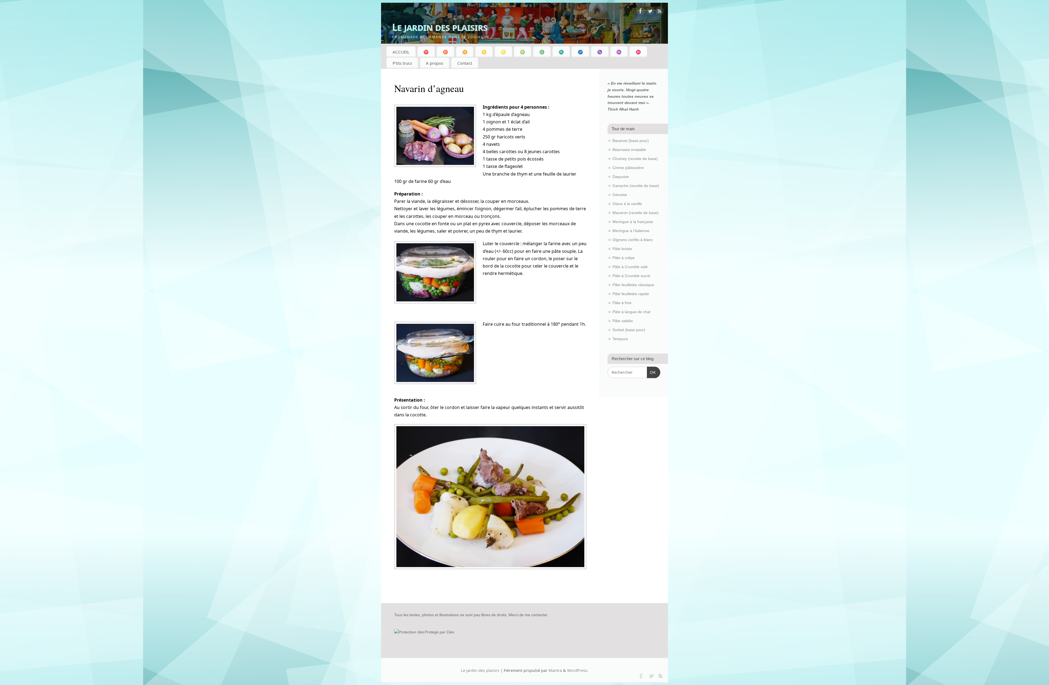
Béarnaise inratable (629, 149)
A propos (434, 63)
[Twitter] (650, 12)
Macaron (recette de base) (635, 212)
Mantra (555, 670)
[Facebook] (641, 12)
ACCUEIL (401, 52)
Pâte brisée (622, 249)
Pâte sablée (622, 321)
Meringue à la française (632, 222)
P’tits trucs (402, 63)
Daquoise (620, 176)
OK (651, 372)
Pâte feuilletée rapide (630, 294)
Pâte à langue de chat (631, 312)
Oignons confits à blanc (632, 240)
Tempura (620, 339)
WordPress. (577, 670)
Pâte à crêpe (623, 258)
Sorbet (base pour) (628, 330)
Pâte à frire (622, 303)
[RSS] (660, 12)
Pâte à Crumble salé (630, 267)
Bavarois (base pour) (630, 140)
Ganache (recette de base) (635, 185)
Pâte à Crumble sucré (631, 276)
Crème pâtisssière (628, 167)
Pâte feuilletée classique (633, 285)
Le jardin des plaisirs (439, 27)
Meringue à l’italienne (630, 231)
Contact (464, 63)
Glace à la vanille (627, 203)
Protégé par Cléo (439, 632)
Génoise (619, 194)
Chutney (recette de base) (635, 158)
